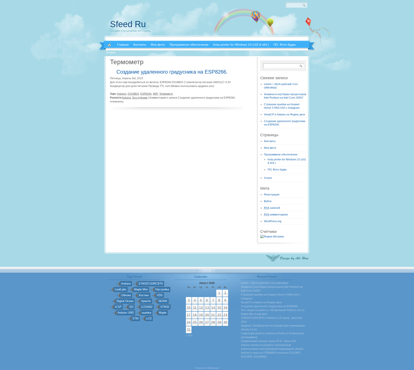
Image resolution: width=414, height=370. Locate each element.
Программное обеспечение (281, 154)
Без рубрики (139, 97)
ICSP (118, 306)
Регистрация (271, 194)
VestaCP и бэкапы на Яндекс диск (284, 114)
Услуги (268, 178)
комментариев (276, 214)
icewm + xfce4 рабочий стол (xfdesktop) (264, 283)
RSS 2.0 (308, 21)
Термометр (166, 93)
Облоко (126, 295)
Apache (146, 301)
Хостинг (144, 295)
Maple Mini (141, 289)
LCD (149, 318)
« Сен (189, 335)
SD (131, 306)
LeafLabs (120, 289)
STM (135, 318)
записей (272, 207)
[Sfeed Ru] (109, 44)
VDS (160, 295)
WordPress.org (272, 221)
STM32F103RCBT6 (150, 283)
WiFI (155, 93)
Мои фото (270, 147)
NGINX (162, 301)
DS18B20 (133, 93)
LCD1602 (146, 306)
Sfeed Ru (128, 24)
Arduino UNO (126, 312)
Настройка (162, 289)
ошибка (146, 312)
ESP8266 (146, 93)
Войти (267, 201)
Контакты (270, 141)
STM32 (164, 306)
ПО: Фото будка (277, 169)
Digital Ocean (125, 301)
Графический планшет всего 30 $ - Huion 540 (268, 341)
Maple (162, 312)
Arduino (121, 93)
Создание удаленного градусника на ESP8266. (172, 72)
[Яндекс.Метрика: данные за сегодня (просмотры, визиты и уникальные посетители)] (272, 236)
